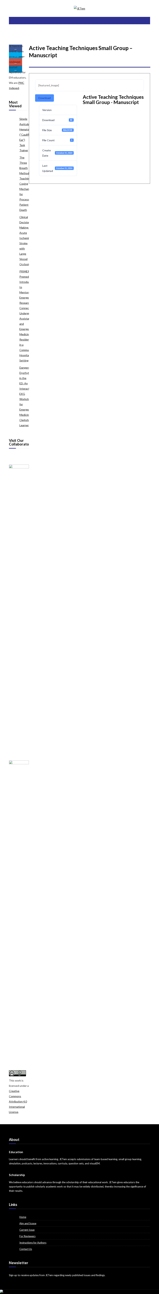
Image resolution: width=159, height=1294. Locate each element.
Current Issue (27, 1229)
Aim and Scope (27, 1223)
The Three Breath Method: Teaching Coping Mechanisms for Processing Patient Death (27, 183)
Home (22, 1217)
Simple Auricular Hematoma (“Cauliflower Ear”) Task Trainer (27, 134)
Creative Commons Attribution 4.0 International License (18, 1101)
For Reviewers (27, 1236)
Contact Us (25, 1249)
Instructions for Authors (32, 1242)
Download (44, 98)
